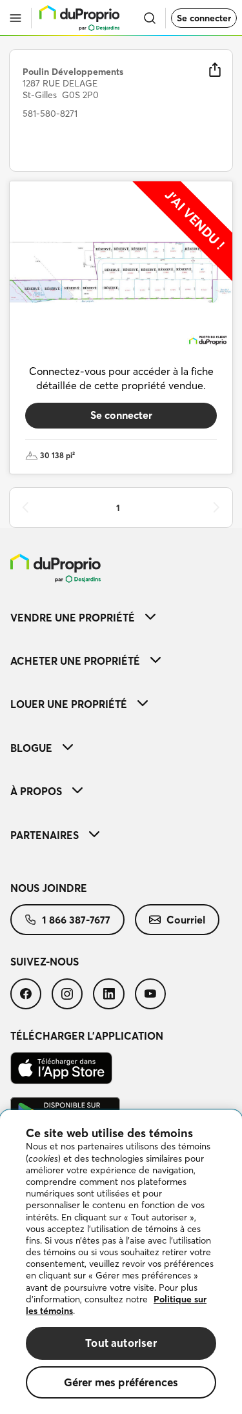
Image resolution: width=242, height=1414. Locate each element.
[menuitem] (121, 617)
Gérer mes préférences (121, 1382)
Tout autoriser (120, 1342)
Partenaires (44, 835)
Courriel (185, 919)
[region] (121, 1262)
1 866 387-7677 (76, 919)
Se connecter (204, 18)
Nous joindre (48, 888)
